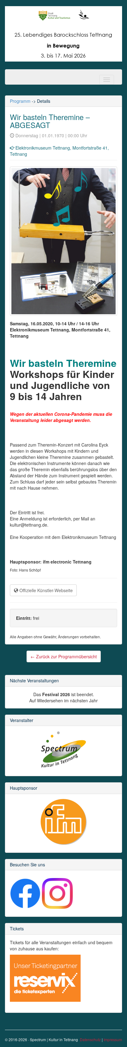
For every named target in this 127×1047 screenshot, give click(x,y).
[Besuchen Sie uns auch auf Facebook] (25, 893)
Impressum (113, 1039)
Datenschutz (90, 1039)
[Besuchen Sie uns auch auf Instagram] (57, 893)
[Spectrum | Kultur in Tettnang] (63, 749)
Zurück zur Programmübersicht (64, 656)
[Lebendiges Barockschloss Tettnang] (63, 33)
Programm (20, 101)
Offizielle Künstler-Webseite (45, 590)
